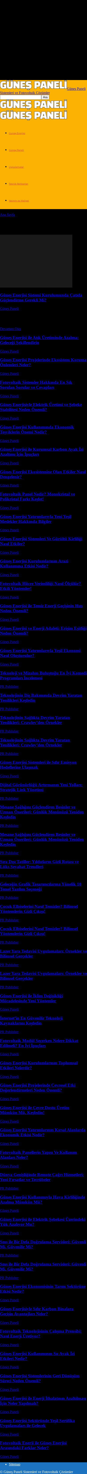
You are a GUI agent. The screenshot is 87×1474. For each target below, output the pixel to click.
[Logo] (33, 108)
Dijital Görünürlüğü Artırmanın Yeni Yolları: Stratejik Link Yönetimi (41, 787)
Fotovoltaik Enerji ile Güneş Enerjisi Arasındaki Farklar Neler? (33, 1445)
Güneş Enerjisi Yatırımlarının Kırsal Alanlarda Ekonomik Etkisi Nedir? (43, 1132)
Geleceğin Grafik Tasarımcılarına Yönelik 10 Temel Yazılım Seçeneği (40, 886)
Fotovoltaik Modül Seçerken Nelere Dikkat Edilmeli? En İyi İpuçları (39, 1043)
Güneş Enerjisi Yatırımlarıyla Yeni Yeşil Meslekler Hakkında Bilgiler (35, 519)
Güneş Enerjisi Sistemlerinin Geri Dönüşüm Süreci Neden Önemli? (40, 1378)
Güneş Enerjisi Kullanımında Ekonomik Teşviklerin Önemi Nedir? (37, 429)
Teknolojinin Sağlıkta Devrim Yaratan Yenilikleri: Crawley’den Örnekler (35, 720)
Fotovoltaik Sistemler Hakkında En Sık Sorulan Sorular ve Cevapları (36, 385)
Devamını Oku (10, 329)
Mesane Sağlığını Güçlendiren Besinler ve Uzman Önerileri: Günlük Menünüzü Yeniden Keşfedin (42, 812)
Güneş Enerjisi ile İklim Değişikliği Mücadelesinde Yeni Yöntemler (31, 998)
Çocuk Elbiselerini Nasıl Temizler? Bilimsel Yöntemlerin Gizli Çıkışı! (39, 909)
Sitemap (14, 1464)
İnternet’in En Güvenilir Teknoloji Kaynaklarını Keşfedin (31, 1020)
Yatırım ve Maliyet (19, 200)
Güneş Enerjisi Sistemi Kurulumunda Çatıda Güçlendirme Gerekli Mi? (41, 297)
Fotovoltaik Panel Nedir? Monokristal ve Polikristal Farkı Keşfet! (37, 496)
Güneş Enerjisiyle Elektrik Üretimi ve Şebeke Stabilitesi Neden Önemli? (41, 407)
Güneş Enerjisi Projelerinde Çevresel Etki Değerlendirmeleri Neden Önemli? (37, 1087)
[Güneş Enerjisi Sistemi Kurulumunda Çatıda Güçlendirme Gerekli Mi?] (36, 286)
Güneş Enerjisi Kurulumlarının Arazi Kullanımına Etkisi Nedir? (34, 563)
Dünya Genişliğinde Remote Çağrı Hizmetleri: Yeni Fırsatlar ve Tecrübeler (42, 1177)
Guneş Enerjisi (17, 133)
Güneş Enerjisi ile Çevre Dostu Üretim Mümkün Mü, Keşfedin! (34, 1110)
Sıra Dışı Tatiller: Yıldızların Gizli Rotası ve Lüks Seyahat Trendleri (39, 864)
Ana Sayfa (7, 215)
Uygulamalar (16, 166)
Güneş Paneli (16, 150)
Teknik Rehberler (18, 183)
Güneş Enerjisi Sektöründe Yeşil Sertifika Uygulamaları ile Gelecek (37, 1423)
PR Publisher (9, 686)
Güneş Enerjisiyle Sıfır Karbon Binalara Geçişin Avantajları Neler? (37, 1311)
